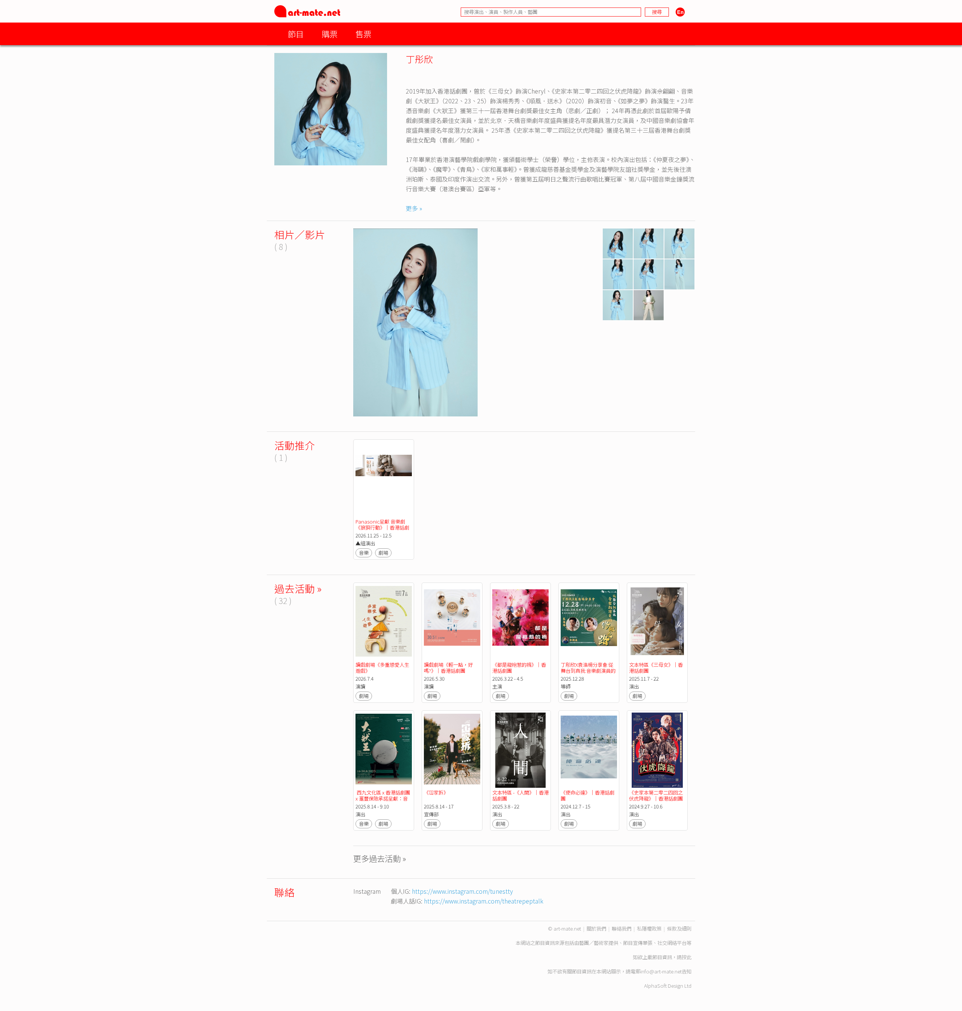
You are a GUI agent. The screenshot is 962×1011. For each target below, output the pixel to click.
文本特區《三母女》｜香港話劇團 (656, 667)
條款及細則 (679, 928)
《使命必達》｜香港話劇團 (587, 795)
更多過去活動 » (379, 858)
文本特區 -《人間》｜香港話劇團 (520, 795)
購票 (329, 33)
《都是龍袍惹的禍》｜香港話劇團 (519, 667)
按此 (686, 957)
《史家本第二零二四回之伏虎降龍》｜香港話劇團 (656, 795)
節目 (296, 33)
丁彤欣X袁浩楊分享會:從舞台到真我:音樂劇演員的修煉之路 (588, 670)
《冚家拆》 (436, 792)
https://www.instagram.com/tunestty (462, 891)
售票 (363, 33)
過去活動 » (298, 588)
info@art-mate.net (661, 971)
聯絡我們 (621, 928)
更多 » (414, 208)
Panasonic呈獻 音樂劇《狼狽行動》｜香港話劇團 (382, 527)
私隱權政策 (649, 928)
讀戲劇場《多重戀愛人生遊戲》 (382, 667)
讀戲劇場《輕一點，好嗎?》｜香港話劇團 (448, 667)
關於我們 (596, 928)
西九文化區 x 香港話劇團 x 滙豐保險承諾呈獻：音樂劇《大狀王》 (383, 798)
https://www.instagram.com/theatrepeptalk (483, 900)
